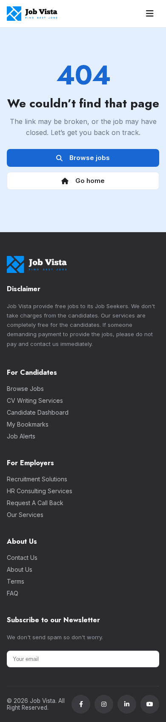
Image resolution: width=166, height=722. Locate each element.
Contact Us (22, 557)
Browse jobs (88, 158)
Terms (15, 581)
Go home (88, 181)
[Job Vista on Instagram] (103, 704)
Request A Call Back (35, 502)
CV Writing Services (35, 400)
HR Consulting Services (39, 490)
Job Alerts (21, 436)
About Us (19, 569)
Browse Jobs (25, 388)
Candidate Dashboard (38, 412)
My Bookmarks (28, 424)
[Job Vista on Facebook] (81, 704)
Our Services (25, 514)
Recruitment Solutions (37, 479)
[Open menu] (149, 13)
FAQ (12, 593)
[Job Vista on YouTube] (149, 704)
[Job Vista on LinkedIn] (126, 704)
